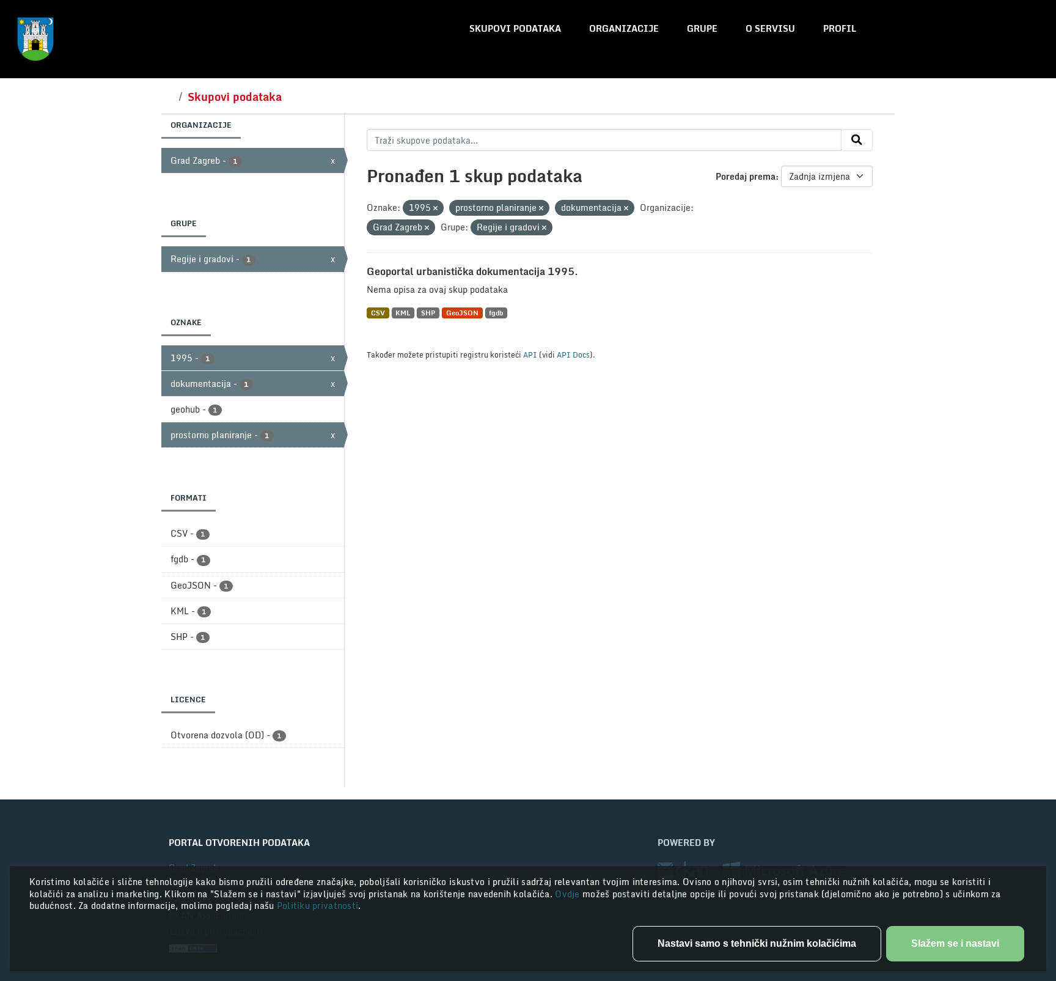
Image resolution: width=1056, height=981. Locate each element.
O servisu (770, 28)
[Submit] (857, 140)
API (530, 354)
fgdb (496, 312)
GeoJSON (462, 312)
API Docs (573, 354)
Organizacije (624, 28)
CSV (378, 312)
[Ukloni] (435, 208)
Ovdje (568, 894)
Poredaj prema (746, 176)
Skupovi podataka (515, 28)
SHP (428, 312)
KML (402, 312)
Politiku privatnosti (318, 905)
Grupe (702, 28)
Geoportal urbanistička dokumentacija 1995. (472, 271)
